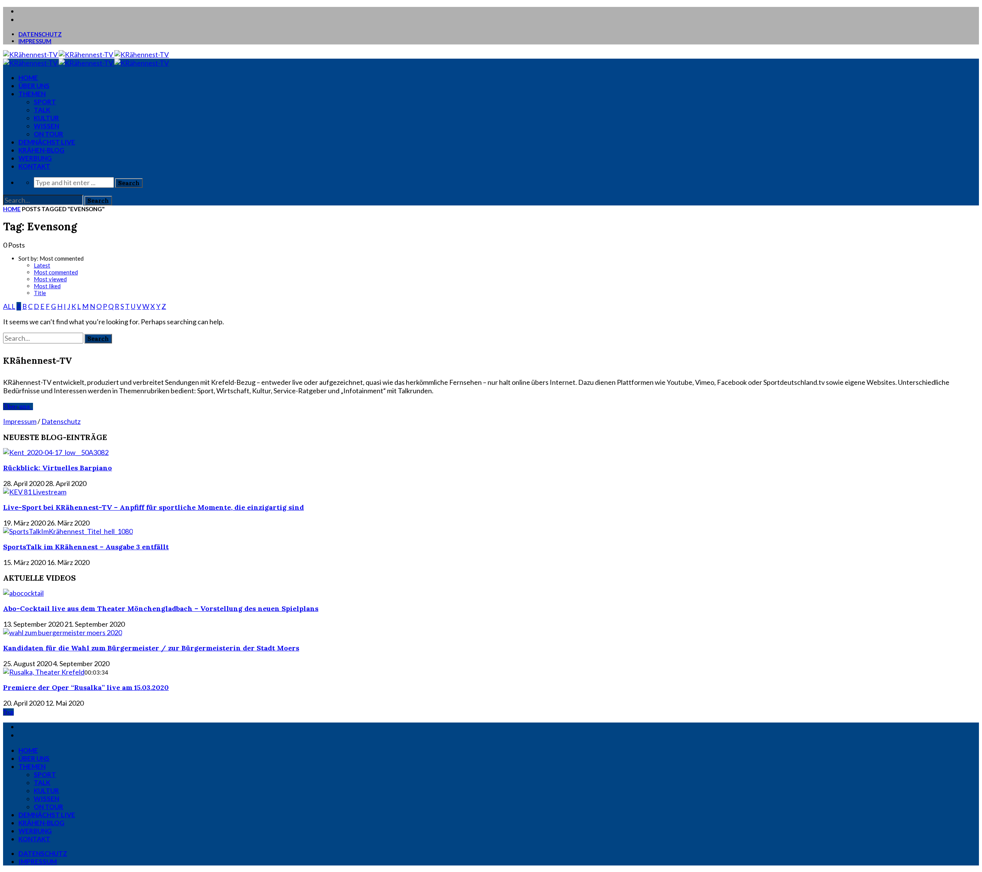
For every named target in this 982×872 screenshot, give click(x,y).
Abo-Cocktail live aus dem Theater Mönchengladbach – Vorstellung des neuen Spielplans (160, 608)
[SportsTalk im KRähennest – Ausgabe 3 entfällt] (68, 531)
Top (8, 712)
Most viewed (50, 279)
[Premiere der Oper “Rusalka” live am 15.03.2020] (43, 672)
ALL (9, 306)
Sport (45, 102)
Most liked (47, 285)
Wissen (46, 126)
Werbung (35, 158)
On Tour (48, 134)
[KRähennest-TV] (86, 54)
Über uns (33, 86)
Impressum (34, 41)
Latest (42, 265)
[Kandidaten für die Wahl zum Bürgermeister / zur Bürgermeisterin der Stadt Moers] (62, 632)
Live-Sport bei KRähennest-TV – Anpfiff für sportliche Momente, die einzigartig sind (153, 507)
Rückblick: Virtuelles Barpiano (57, 467)
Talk (42, 110)
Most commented (56, 272)
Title (40, 292)
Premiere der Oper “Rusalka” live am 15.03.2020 (86, 687)
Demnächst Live (46, 142)
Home (12, 208)
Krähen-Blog (41, 150)
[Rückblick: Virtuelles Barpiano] (56, 452)
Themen (32, 94)
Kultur (46, 118)
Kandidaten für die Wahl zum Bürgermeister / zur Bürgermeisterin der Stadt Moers (151, 648)
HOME (28, 78)
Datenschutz (40, 34)
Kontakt (34, 166)
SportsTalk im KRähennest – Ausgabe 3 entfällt (86, 546)
